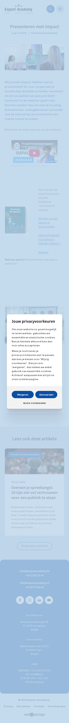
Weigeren (22, 394)
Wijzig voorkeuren (34, 403)
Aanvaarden (46, 394)
